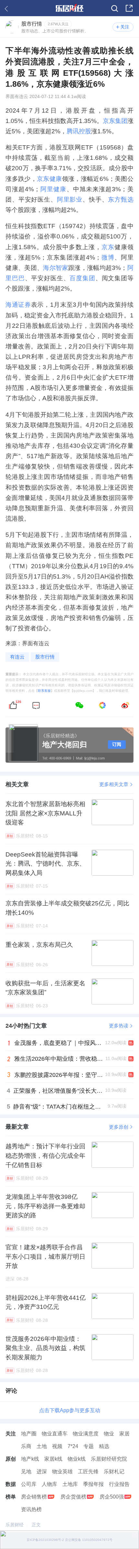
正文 (36, 1524)
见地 (26, 1471)
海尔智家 (55, 267)
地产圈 (29, 1433)
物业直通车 (55, 1433)
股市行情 (45, 656)
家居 (124, 1433)
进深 (42, 1471)
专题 (88, 1446)
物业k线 (77, 1459)
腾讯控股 (79, 131)
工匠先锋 (88, 1471)
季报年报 (93, 1484)
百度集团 (82, 278)
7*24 (73, 1446)
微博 (107, 257)
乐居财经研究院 (109, 1459)
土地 (42, 1446)
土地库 (70, 1484)
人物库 (49, 1484)
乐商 (26, 1446)
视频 (57, 1446)
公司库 (29, 1484)
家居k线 (53, 1459)
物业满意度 (86, 1433)
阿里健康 (53, 189)
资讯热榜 (31, 1509)
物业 (109, 1433)
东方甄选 (120, 199)
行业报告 (119, 1484)
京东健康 (49, 178)
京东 (108, 246)
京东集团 (115, 120)
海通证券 (18, 304)
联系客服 (44, 690)
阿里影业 (69, 199)
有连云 (17, 656)
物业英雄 (62, 1471)
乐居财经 (14, 1524)
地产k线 (30, 1459)
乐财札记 (114, 1471)
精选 (104, 1446)
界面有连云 (16, 96)
